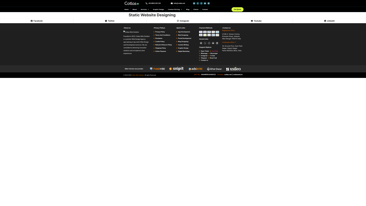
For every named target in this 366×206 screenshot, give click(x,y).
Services (144, 9)
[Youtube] (205, 3)
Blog (187, 9)
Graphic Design (158, 9)
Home (126, 9)
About (134, 9)
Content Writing (174, 9)
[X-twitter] (197, 3)
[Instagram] (201, 3)
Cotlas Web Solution (138, 75)
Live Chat (215, 51)
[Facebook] (194, 3)
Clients (195, 9)
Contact (205, 9)
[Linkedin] (208, 3)
